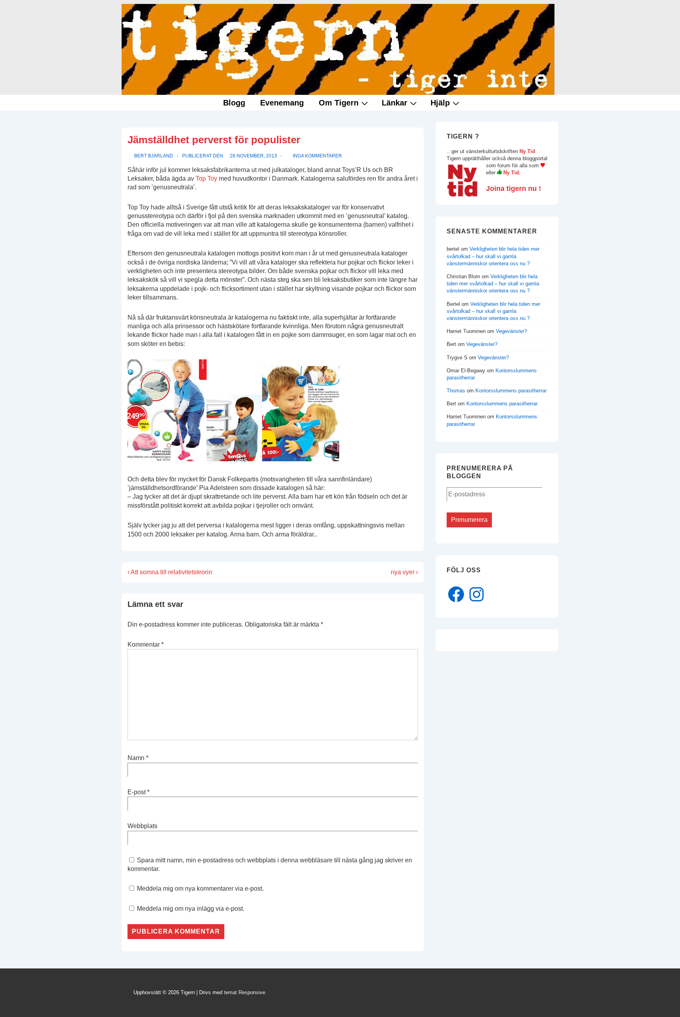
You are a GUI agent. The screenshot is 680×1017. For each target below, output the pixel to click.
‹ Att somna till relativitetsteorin (170, 572)
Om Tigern (338, 102)
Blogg (234, 102)
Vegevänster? (511, 331)
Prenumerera (469, 519)
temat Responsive (244, 992)
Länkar (394, 102)
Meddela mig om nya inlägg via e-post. (190, 908)
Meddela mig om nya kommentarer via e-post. (200, 888)
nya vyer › (404, 572)
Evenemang (282, 102)
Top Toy (206, 178)
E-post (137, 792)
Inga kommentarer (317, 156)
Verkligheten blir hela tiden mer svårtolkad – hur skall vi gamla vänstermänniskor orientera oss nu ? (493, 256)
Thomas (456, 391)
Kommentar (146, 644)
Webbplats (142, 826)
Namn (136, 757)
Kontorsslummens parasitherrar (511, 391)
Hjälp (440, 102)
